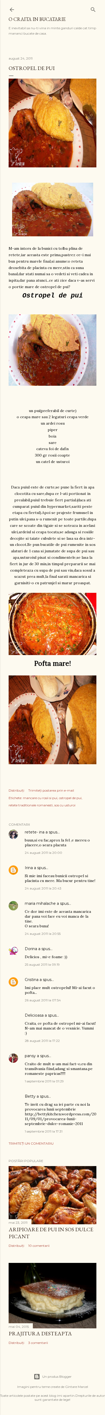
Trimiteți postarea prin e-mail (51, 790)
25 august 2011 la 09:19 (42, 964)
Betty (30, 1096)
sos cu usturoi (64, 805)
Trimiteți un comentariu (31, 1143)
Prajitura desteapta (40, 1333)
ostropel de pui (70, 798)
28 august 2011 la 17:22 (42, 1041)
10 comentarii (39, 1246)
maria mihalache (40, 903)
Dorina (31, 948)
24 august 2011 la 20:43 (43, 888)
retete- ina (34, 832)
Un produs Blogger (57, 1376)
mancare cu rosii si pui (40, 798)
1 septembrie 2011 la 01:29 (44, 1081)
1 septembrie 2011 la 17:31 (43, 1131)
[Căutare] (93, 8)
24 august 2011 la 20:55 (43, 934)
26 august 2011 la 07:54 (43, 1000)
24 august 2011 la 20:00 (43, 853)
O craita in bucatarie (37, 19)
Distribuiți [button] (16, 790)
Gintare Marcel (76, 1387)
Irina (29, 867)
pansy (30, 1055)
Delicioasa (34, 1015)
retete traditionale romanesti (31, 805)
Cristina (31, 979)
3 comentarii (38, 1343)
